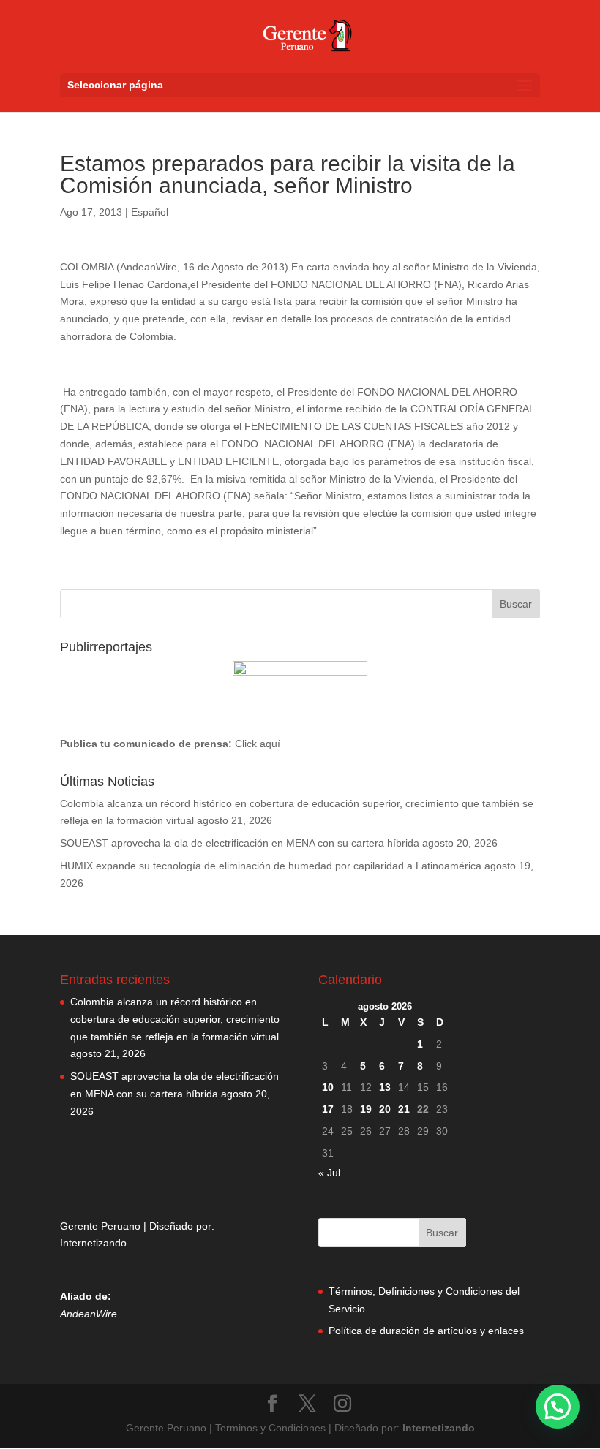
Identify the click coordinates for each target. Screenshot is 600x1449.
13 (385, 1087)
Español (149, 212)
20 (385, 1109)
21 (404, 1109)
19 (366, 1109)
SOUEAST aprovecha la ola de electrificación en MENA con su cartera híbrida (239, 843)
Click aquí (257, 743)
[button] (558, 1407)
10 (328, 1087)
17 (328, 1109)
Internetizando (93, 1243)
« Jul (329, 1173)
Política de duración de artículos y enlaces (426, 1330)
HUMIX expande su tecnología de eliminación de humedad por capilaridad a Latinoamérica (270, 865)
